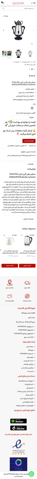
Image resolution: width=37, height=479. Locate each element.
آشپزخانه (17, 62)
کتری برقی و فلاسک (30, 65)
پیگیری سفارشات (28, 364)
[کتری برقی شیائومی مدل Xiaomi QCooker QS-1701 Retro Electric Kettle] (9, 241)
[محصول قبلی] (34, 69)
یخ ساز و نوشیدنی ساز (14, 155)
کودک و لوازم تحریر (28, 402)
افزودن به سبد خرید (29, 141)
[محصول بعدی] (29, 69)
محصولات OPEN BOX (26, 354)
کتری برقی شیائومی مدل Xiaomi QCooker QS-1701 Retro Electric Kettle (10, 253)
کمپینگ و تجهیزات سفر (26, 399)
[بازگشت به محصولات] (32, 69)
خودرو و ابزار (30, 388)
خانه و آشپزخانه (26, 62)
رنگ (34, 104)
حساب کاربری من (28, 361)
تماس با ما (30, 371)
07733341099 (18, 334)
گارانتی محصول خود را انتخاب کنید (25, 113)
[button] (34, 30)
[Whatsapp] (31, 474)
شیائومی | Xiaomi (13, 256)
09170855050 (22, 327)
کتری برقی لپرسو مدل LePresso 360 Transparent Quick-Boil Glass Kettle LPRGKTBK (27, 254)
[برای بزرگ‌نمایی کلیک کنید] (32, 43)
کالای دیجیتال (29, 395)
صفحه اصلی (29, 347)
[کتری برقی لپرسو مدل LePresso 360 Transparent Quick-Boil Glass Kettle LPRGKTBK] (27, 241)
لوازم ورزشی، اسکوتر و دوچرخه (24, 406)
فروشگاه (30, 350)
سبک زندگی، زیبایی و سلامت (25, 391)
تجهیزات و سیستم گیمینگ (25, 381)
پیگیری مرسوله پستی (27, 368)
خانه (34, 62)
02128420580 (22, 330)
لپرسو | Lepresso (31, 256)
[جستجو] (3, 9)
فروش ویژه (30, 357)
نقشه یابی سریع (28, 337)
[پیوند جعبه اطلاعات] (27, 284)
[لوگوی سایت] (18, 3)
